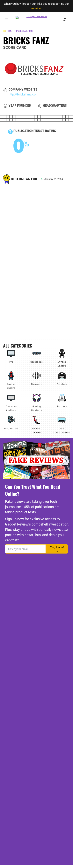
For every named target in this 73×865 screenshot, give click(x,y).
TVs (11, 361)
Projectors (11, 428)
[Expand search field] (64, 19)
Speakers (36, 384)
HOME (9, 31)
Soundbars (36, 361)
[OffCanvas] (6, 19)
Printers (61, 384)
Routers (62, 406)
